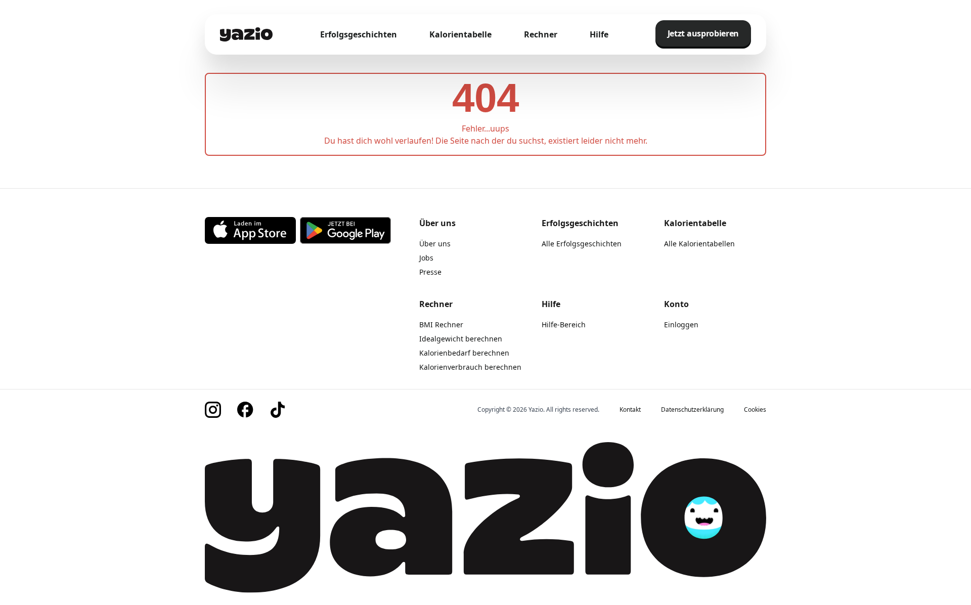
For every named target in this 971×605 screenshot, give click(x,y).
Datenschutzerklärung (692, 410)
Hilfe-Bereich (564, 324)
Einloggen (681, 324)
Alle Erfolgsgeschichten (582, 243)
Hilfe (599, 34)
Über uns (435, 243)
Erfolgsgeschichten (358, 34)
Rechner (540, 34)
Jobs (426, 258)
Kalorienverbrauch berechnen (470, 367)
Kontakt (630, 410)
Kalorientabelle (460, 34)
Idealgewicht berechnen (460, 338)
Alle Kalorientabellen (699, 243)
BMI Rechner (441, 324)
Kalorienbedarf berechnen (464, 353)
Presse (430, 272)
